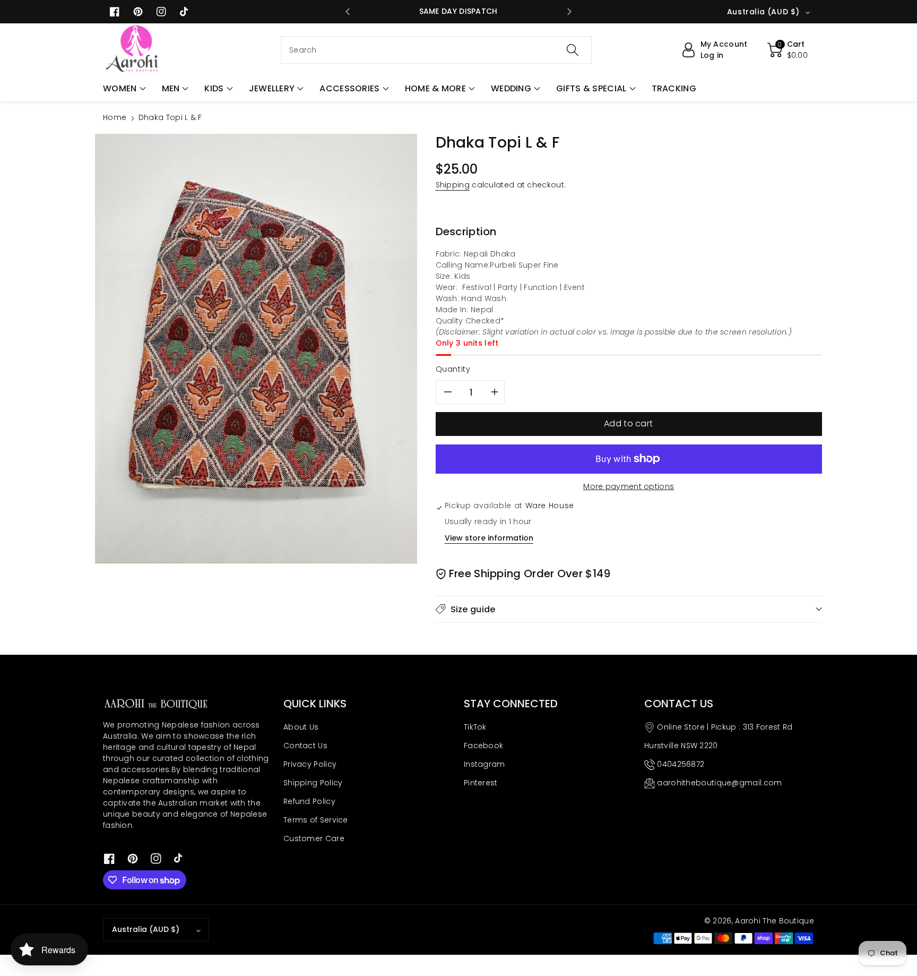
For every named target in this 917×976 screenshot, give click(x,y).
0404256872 (680, 764)
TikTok (475, 727)
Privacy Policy (309, 764)
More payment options (628, 486)
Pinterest (481, 782)
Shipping (453, 184)
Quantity (453, 369)
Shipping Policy (313, 782)
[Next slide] (569, 11)
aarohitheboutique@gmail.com (719, 782)
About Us (300, 727)
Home (114, 117)
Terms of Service (315, 820)
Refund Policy (309, 801)
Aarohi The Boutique (774, 920)
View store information (489, 538)
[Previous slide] (348, 11)
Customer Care (313, 838)
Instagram (484, 764)
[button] (124, 88)
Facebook (483, 745)
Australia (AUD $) (145, 929)
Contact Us (305, 745)
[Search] (572, 50)
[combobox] (436, 50)
